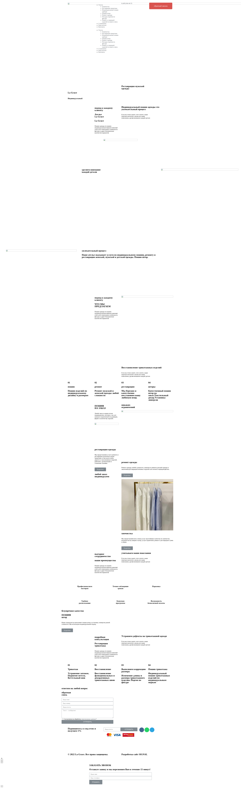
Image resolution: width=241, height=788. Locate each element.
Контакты (101, 27)
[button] (160, 6)
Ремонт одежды (107, 15)
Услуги (100, 5)
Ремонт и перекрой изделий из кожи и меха (109, 21)
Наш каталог (102, 25)
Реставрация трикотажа (109, 8)
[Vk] (141, 729)
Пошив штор (106, 13)
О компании (102, 23)
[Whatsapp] (147, 729)
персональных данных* (89, 719)
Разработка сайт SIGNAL (134, 754)
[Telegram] (152, 729)
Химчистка (105, 6)
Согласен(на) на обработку (80, 719)
